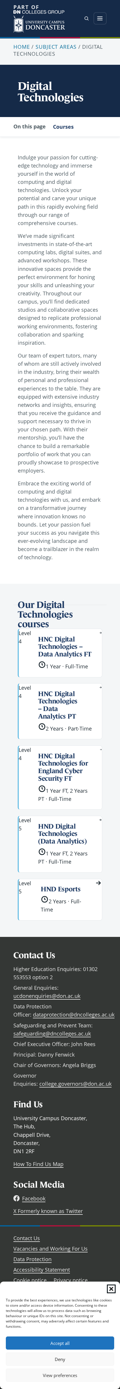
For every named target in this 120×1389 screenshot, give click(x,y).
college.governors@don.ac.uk (75, 1083)
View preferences (60, 1375)
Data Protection (32, 1259)
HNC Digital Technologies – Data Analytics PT (57, 705)
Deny (60, 1359)
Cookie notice (30, 1280)
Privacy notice (71, 1280)
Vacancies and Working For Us (50, 1248)
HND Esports (60, 889)
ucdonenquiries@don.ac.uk (46, 995)
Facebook (33, 1198)
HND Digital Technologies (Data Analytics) (62, 833)
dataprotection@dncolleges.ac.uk (73, 1014)
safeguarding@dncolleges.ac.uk (52, 1033)
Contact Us (26, 1238)
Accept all (60, 1343)
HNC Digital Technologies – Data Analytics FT (64, 646)
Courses (63, 126)
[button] (111, 1289)
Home (21, 46)
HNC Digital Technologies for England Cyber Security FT (63, 767)
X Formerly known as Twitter (48, 1210)
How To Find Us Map (38, 1163)
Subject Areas (56, 46)
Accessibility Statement (41, 1269)
